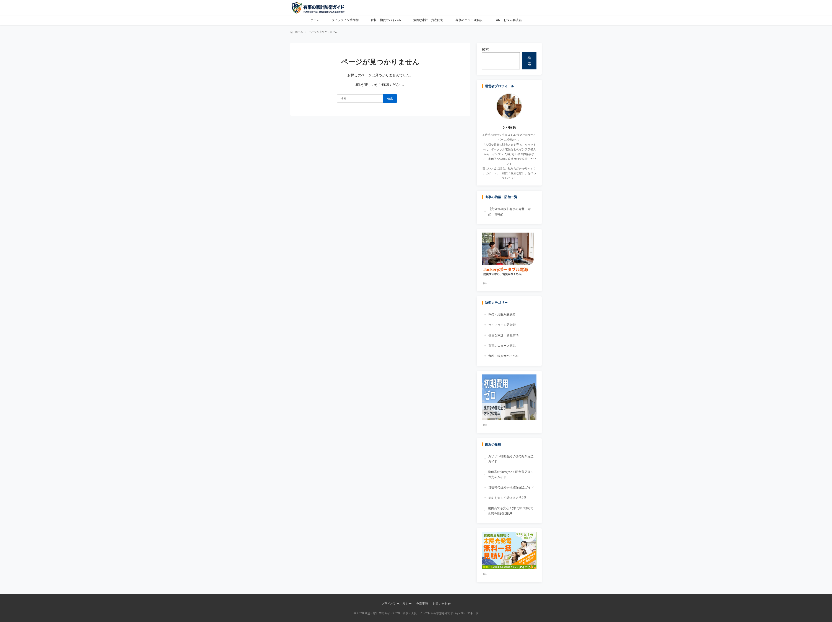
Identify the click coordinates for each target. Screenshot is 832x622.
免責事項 (422, 603)
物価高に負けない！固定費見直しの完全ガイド (510, 474)
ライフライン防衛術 (502, 325)
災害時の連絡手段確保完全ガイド (511, 487)
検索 (485, 49)
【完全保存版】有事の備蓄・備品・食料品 (509, 211)
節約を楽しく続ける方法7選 (507, 497)
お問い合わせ (441, 603)
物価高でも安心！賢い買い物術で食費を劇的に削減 (510, 510)
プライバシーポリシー (396, 603)
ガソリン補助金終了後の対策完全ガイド (511, 458)
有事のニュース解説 (502, 345)
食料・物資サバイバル (503, 356)
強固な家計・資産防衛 (503, 335)
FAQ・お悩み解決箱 (501, 314)
